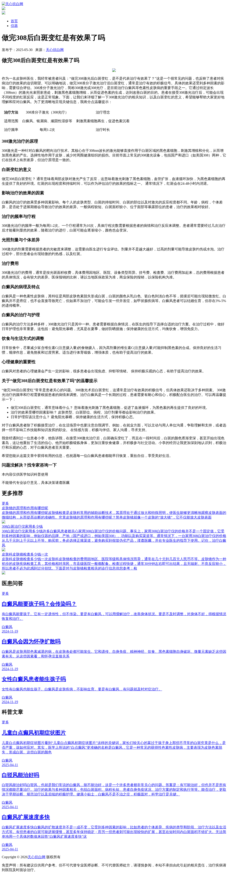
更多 (5, 503)
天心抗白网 (55, 50)
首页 (14, 21)
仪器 (14, 26)
